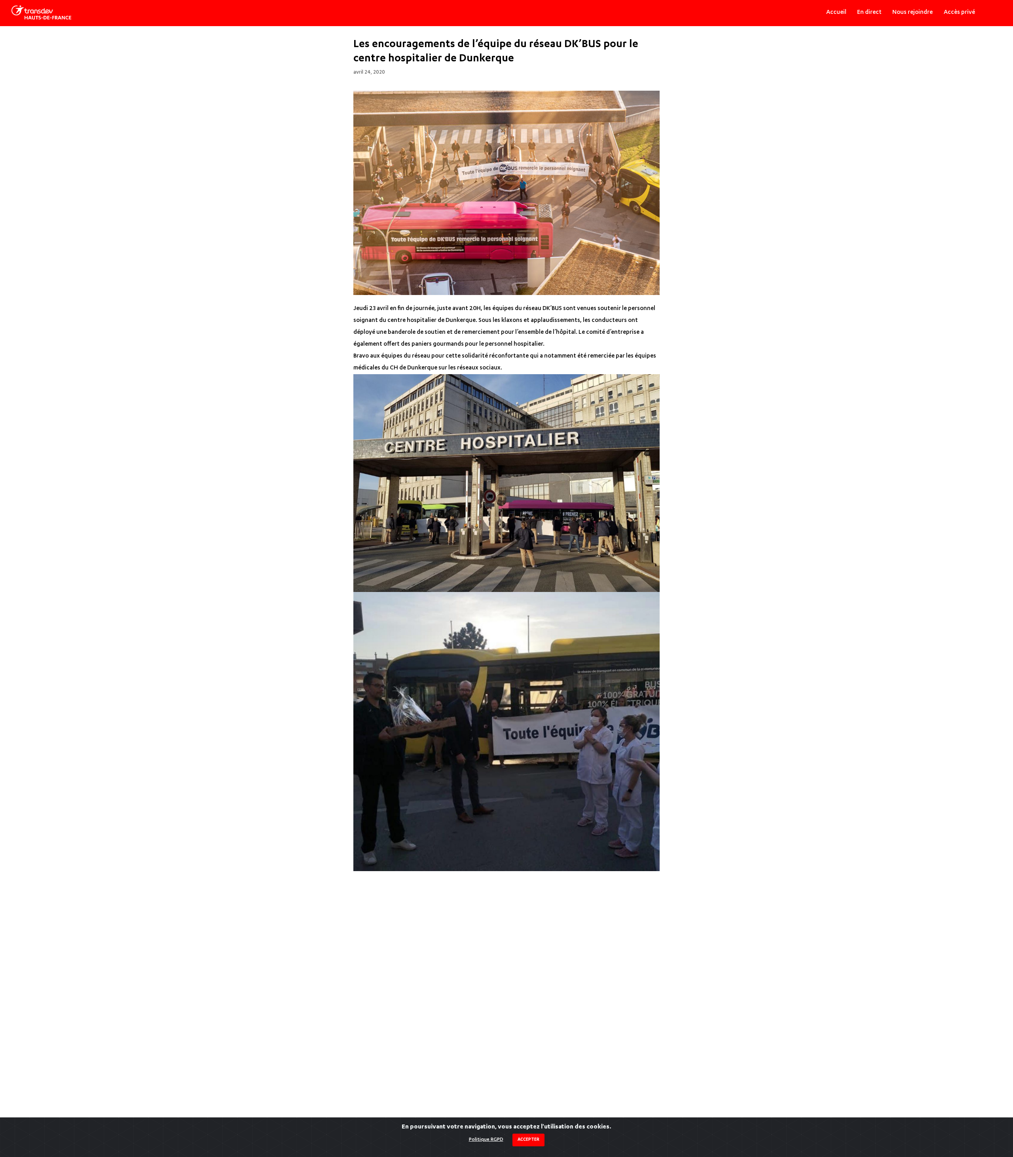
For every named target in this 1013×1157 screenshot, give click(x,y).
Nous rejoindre (912, 13)
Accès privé (959, 13)
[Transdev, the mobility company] (41, 12)
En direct (869, 13)
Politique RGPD (486, 1139)
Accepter (528, 1140)
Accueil (836, 13)
